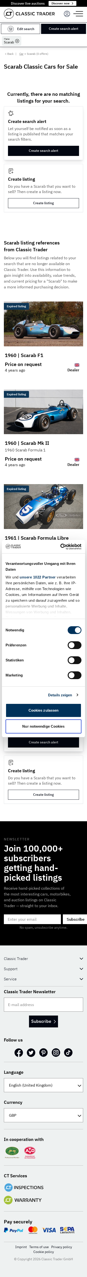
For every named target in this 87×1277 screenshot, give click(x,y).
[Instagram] (56, 1052)
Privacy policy (61, 1247)
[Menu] (67, 13)
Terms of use (39, 1247)
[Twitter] (31, 1052)
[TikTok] (68, 1052)
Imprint (21, 1247)
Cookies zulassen (44, 710)
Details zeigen (60, 695)
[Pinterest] (43, 1052)
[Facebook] (18, 1052)
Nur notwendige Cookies (43, 726)
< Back (9, 54)
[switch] (74, 645)
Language (13, 1072)
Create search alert (63, 28)
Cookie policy (43, 1252)
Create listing (43, 203)
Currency (13, 1102)
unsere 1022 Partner (38, 577)
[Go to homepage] (29, 14)
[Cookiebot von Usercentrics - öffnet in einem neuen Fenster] (61, 547)
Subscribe (41, 1021)
